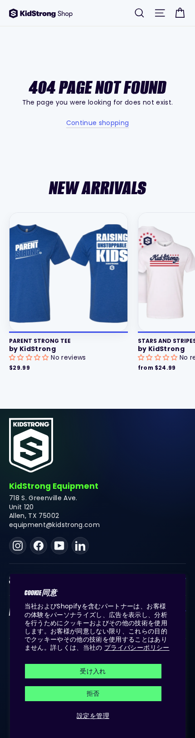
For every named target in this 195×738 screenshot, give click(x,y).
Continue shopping (97, 122)
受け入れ (93, 671)
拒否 (93, 693)
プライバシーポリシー (137, 647)
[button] (30, 357)
